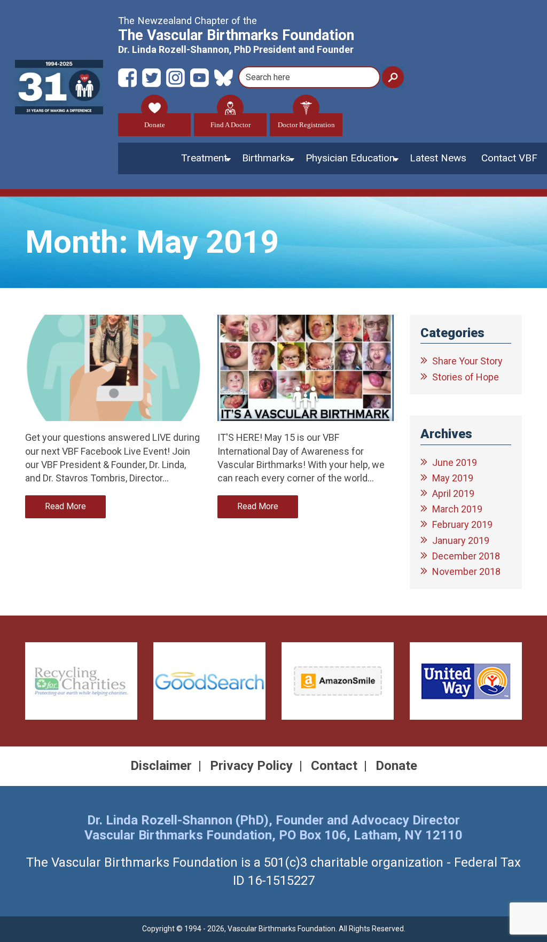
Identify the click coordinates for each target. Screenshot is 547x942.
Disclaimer (161, 765)
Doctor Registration (306, 125)
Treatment (204, 158)
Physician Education (350, 158)
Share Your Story (467, 361)
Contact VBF (509, 158)
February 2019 (462, 524)
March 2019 (457, 509)
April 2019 (453, 493)
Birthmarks (266, 158)
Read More (65, 506)
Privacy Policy (251, 765)
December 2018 (466, 556)
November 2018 (466, 571)
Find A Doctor (230, 125)
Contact (334, 765)
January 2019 (460, 540)
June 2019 (454, 462)
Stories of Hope (465, 377)
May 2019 (452, 478)
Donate (154, 125)
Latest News (438, 158)
